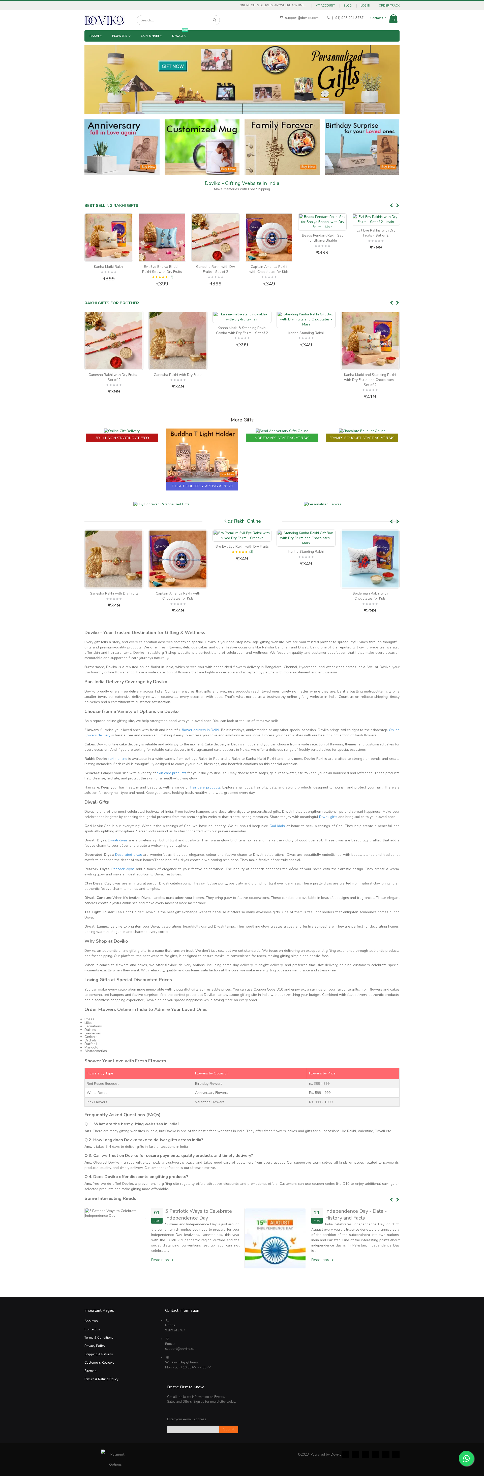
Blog (348, 6)
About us (91, 1321)
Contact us (92, 1329)
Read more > (162, 1254)
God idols (277, 826)
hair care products (205, 787)
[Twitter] (355, 1454)
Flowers (119, 36)
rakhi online (117, 758)
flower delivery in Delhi (200, 730)
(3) (187, 552)
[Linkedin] (396, 1454)
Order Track (389, 6)
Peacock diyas (123, 869)
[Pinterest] (365, 1454)
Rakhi (94, 36)
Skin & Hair (150, 36)
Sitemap (90, 1371)
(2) (118, 277)
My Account (325, 6)
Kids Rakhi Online (242, 521)
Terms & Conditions (98, 1337)
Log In (365, 6)
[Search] (214, 20)
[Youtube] (385, 1454)
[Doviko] (104, 20)
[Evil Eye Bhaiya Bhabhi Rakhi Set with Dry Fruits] (108, 237)
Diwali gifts (328, 816)
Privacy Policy (94, 1346)
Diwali (180, 34)
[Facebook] (345, 1454)
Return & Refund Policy (101, 1379)
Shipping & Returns (98, 1354)
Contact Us (378, 18)
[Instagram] (375, 1454)
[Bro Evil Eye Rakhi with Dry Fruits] (177, 536)
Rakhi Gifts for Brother (111, 303)
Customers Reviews (99, 1362)
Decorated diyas (128, 854)
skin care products (171, 773)
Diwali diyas (118, 840)
